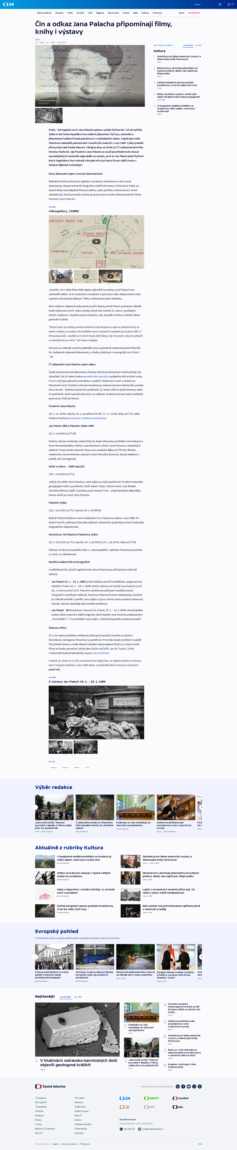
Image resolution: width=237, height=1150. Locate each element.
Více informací (101, 653)
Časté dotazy (81, 1128)
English (56, 1144)
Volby (70, 12)
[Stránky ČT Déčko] (124, 1106)
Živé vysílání (40, 1102)
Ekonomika (113, 12)
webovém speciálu (97, 376)
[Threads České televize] (200, 1086)
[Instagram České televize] (178, 1086)
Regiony (100, 12)
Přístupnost (85, 1144)
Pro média (79, 1097)
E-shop (38, 1124)
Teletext (39, 1111)
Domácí (80, 12)
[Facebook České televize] (183, 1086)
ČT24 (37, 39)
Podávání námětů (83, 1124)
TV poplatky (40, 1106)
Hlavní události (44, 12)
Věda (135, 12)
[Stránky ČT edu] (178, 1106)
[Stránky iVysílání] (181, 1098)
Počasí (126, 12)
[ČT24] (8, 4)
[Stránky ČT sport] (151, 1098)
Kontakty (79, 1133)
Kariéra (78, 1119)
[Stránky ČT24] (125, 1098)
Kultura (145, 12)
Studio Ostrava (81, 1111)
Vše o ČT (39, 1133)
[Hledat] (220, 4)
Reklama (79, 1102)
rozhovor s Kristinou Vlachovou (87, 418)
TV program (40, 1097)
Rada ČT (78, 1115)
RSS (200, 1144)
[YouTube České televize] (189, 1086)
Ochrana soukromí (69, 1144)
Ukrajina (59, 12)
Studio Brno (80, 1106)
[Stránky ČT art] (149, 1106)
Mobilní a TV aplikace (45, 1128)
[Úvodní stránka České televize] (50, 1086)
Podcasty (157, 12)
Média (76, 767)
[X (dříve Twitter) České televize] (194, 1086)
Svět (90, 12)
